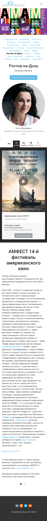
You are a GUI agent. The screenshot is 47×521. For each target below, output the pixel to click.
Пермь (35, 51)
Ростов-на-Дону (14, 53)
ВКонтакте (30, 468)
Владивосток (11, 39)
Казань (37, 42)
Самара (37, 53)
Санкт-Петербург (15, 56)
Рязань (28, 53)
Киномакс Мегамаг (23, 71)
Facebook (18, 468)
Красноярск (8, 48)
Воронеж (11, 42)
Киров (24, 45)
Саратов (29, 56)
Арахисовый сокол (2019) (17, 216)
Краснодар (35, 45)
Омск (26, 51)
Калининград (13, 45)
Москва (20, 48)
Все (9, 144)
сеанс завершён (23, 235)
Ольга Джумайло (23, 128)
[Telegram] (26, 506)
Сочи (38, 56)
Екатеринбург (24, 42)
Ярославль (38, 59)
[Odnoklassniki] (21, 506)
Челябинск (25, 59)
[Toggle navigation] (41, 4)
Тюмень (8, 59)
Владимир (24, 39)
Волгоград (37, 39)
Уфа (16, 59)
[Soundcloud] (30, 506)
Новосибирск (15, 51)
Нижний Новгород (35, 48)
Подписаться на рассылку (23, 77)
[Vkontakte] (17, 506)
